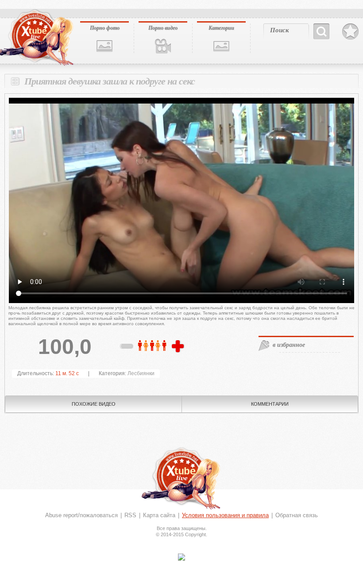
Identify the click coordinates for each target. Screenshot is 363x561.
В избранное (350, 31)
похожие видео (94, 404)
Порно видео (163, 27)
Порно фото (105, 27)
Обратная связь (296, 515)
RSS (130, 515)
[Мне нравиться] (179, 347)
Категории (221, 27)
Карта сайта (159, 515)
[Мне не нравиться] (127, 348)
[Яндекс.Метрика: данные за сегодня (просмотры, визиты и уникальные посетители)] (181, 557)
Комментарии (270, 404)
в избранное (289, 344)
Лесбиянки (140, 373)
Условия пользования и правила (225, 515)
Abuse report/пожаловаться (81, 515)
